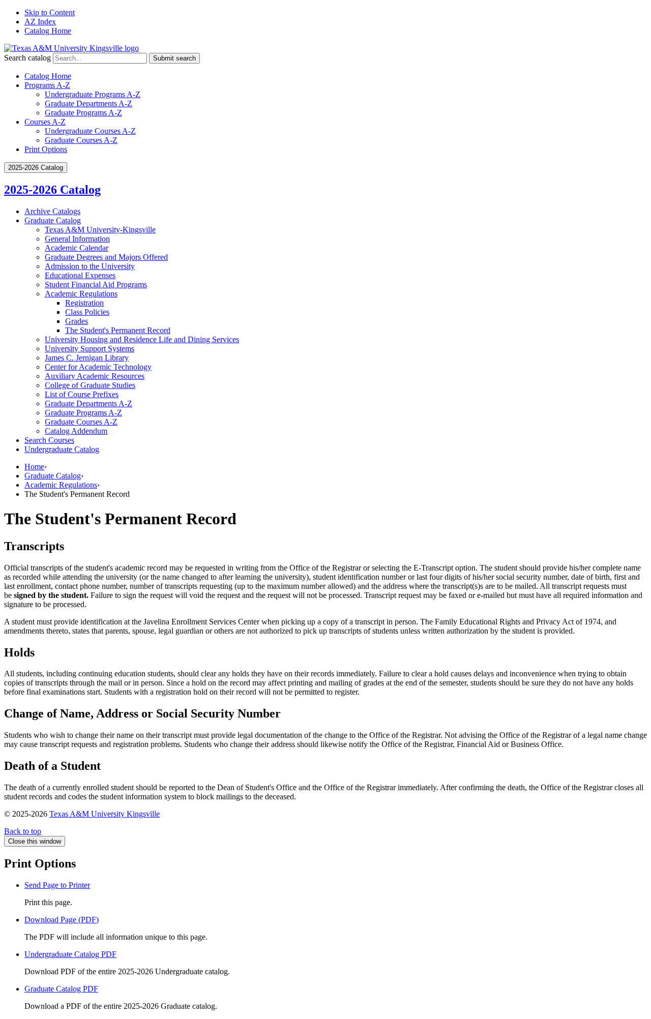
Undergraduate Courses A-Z (90, 131)
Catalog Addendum (76, 431)
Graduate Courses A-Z (81, 140)
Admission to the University (90, 266)
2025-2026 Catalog (52, 189)
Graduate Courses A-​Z (81, 421)
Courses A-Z (45, 121)
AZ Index (40, 21)
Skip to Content (49, 12)
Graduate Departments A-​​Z (88, 403)
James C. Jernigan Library (87, 357)
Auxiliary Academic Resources (94, 376)
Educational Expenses (80, 275)
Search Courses (49, 440)
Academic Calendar (76, 248)
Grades (76, 321)
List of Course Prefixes (82, 394)
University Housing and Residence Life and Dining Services (142, 339)
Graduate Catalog (52, 220)
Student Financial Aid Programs (96, 284)
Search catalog (27, 57)
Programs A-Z (47, 85)
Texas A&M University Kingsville (104, 814)
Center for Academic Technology (98, 367)
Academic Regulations (81, 293)
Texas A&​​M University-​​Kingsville (100, 229)
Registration (84, 302)
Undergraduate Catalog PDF (70, 954)
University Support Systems (89, 348)
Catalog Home (47, 30)
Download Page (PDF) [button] (61, 919)
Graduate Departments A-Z (88, 103)
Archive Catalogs (52, 211)
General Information (77, 238)
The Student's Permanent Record (117, 330)
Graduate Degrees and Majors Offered (106, 257)
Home (34, 466)
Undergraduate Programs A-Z (92, 94)
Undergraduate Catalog (61, 449)
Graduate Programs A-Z (83, 112)
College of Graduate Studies (90, 385)
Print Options (45, 149)
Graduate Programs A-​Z (83, 412)
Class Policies (87, 312)
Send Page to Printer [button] (57, 885)
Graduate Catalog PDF (61, 988)
